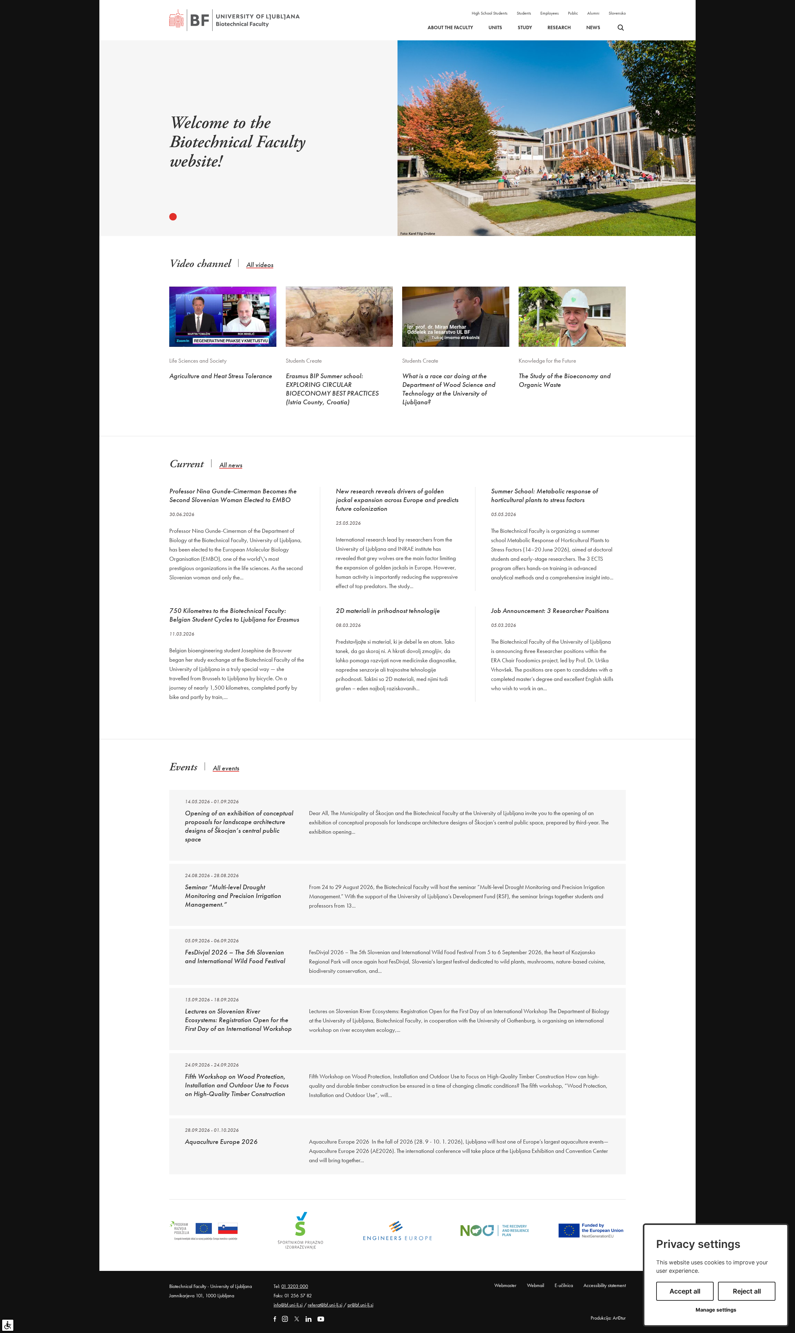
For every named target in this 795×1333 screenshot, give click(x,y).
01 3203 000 (294, 1286)
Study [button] (525, 27)
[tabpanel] (260, 146)
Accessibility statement (605, 1285)
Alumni (593, 13)
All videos (259, 264)
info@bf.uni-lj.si (288, 1305)
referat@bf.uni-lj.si (325, 1305)
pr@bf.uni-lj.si (360, 1305)
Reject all (747, 1291)
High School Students (489, 13)
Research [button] (559, 27)
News (593, 27)
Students (524, 13)
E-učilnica (564, 1285)
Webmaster (505, 1285)
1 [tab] (173, 216)
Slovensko (617, 13)
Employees (549, 13)
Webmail (535, 1285)
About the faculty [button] (450, 27)
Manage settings (716, 1310)
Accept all (685, 1291)
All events (226, 768)
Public (573, 13)
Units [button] (495, 27)
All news (230, 464)
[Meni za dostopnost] (8, 1325)
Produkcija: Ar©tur (608, 1318)
